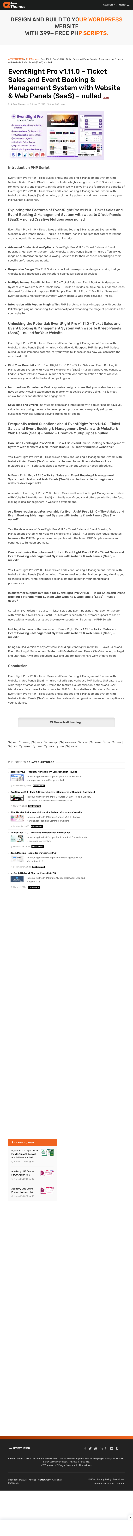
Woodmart (71, 1465)
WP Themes (47, 1465)
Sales (15, 747)
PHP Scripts (38, 786)
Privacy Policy (104, 1479)
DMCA (91, 1479)
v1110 (51, 747)
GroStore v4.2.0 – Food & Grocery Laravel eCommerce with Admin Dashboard (53, 792)
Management (70, 742)
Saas (119, 742)
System (27, 747)
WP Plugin (60, 1465)
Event (39, 742)
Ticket (39, 747)
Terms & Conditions (104, 1483)
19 (32, 1161)
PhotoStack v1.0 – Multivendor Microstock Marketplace (40, 832)
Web (62, 747)
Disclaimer (118, 1479)
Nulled (85, 742)
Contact (120, 1483)
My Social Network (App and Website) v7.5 (33, 873)
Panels (98, 742)
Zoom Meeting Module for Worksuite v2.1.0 (33, 853)
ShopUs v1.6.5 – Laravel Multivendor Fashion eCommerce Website (46, 812)
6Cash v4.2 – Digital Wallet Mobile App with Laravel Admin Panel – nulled (25, 1154)
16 (32, 1179)
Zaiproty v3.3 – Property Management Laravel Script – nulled (44, 771)
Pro (109, 742)
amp (15, 742)
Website (74, 747)
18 (32, 1196)
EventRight (53, 742)
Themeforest (85, 1465)
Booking (26, 742)
